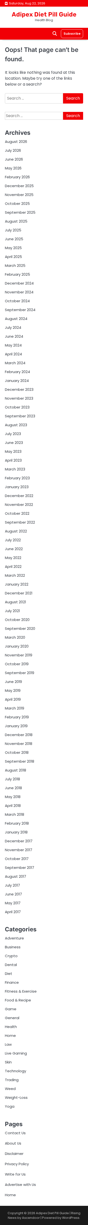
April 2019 (13, 699)
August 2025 (16, 221)
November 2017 (18, 849)
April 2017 (13, 911)
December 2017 (19, 841)
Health (11, 1026)
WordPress (70, 1218)
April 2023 (13, 460)
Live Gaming (16, 1053)
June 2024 (14, 336)
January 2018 (16, 832)
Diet (8, 973)
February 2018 (17, 823)
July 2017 (12, 885)
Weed (10, 1088)
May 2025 (13, 247)
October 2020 (17, 619)
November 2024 (19, 292)
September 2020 (20, 628)
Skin (8, 1062)
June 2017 (13, 894)
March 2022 (15, 575)
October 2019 (17, 663)
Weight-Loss (16, 1097)
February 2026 (17, 177)
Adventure (14, 938)
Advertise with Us (20, 1184)
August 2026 (16, 141)
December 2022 (19, 495)
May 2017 (13, 903)
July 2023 (13, 433)
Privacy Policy (17, 1163)
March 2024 (15, 362)
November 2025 (19, 194)
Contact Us (15, 1132)
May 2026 (13, 168)
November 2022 (19, 504)
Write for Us (15, 1174)
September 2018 (19, 761)
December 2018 (19, 734)
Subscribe (72, 33)
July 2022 (13, 540)
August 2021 (15, 602)
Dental (11, 964)
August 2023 (16, 424)
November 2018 (18, 743)
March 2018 (14, 814)
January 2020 (17, 646)
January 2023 (17, 486)
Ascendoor (31, 1218)
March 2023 (15, 469)
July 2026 (13, 150)
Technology (15, 1071)
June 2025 (14, 239)
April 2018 (13, 805)
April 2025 (13, 256)
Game (10, 1009)
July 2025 (13, 230)
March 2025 (15, 265)
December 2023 (19, 389)
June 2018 (13, 787)
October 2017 (17, 858)
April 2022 (13, 566)
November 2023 (19, 398)
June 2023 (14, 442)
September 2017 (19, 867)
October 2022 (17, 513)
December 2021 (18, 593)
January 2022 (16, 584)
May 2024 (13, 345)
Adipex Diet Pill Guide (44, 14)
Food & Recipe (18, 1000)
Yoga (9, 1106)
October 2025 (17, 203)
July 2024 (13, 327)
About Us (13, 1143)
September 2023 (20, 416)
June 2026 (14, 159)
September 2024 (20, 309)
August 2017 (15, 876)
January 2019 (16, 725)
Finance (12, 982)
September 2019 (19, 672)
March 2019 (14, 708)
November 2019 (18, 655)
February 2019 (17, 717)
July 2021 (12, 610)
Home (10, 1035)
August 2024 (16, 318)
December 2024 (19, 283)
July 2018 (12, 779)
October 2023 (17, 407)
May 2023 (13, 451)
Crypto (11, 955)
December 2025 (19, 185)
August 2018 (15, 770)
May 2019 (13, 690)
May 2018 (13, 796)
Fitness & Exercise (21, 991)
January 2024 (17, 380)
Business (13, 947)
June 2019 (13, 681)
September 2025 (20, 212)
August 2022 (16, 531)
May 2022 (13, 557)
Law (8, 1044)
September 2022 (20, 522)
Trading (12, 1079)
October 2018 (17, 752)
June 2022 (14, 548)
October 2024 (17, 300)
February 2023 (17, 478)
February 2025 (17, 274)
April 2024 (13, 354)
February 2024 (17, 371)
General (12, 1017)
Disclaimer (14, 1153)
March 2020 (15, 637)
